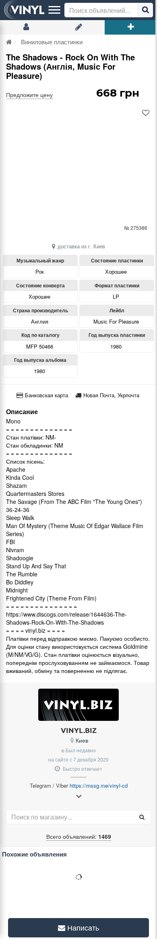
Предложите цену (29, 95)
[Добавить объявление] (131, 27)
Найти (145, 10)
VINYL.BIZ (79, 730)
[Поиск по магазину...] (142, 817)
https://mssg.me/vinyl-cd (99, 785)
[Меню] (54, 10)
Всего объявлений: (78, 836)
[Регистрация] (78, 27)
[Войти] (26, 27)
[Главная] (9, 41)
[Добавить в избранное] (145, 113)
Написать (79, 927)
